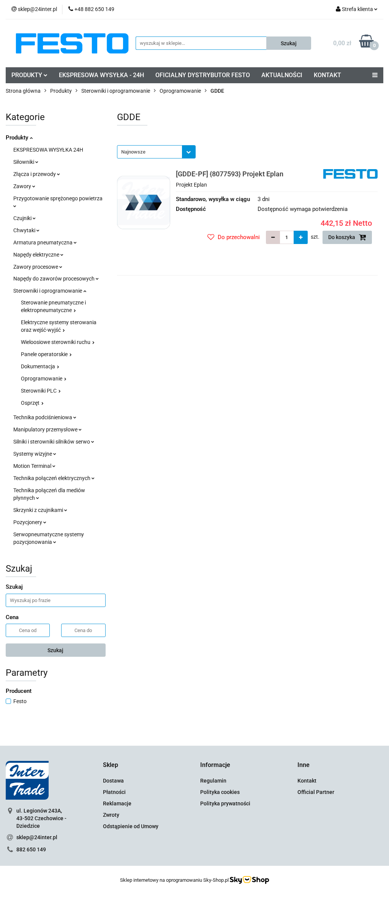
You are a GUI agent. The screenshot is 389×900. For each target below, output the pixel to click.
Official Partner (315, 792)
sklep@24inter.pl (36, 837)
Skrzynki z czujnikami (38, 510)
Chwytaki (24, 230)
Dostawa (113, 781)
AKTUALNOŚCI (281, 75)
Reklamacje (117, 803)
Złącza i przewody (35, 174)
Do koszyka (342, 237)
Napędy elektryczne (36, 255)
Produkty (18, 137)
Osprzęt (31, 403)
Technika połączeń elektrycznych (52, 478)
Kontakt (306, 781)
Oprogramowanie (42, 379)
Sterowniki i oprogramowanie (48, 291)
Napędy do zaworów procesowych (54, 279)
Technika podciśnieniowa (43, 417)
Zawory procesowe (36, 267)
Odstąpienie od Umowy (130, 826)
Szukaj (55, 650)
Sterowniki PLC (39, 391)
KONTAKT (327, 75)
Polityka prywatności (225, 803)
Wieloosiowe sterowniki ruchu (56, 342)
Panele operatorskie (45, 354)
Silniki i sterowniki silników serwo (52, 442)
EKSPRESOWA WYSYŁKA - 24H (101, 75)
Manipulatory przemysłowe (46, 429)
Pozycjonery (28, 522)
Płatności (114, 792)
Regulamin (213, 781)
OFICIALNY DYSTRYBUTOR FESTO (202, 75)
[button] (110, 765)
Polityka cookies (220, 792)
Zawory (22, 186)
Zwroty (111, 815)
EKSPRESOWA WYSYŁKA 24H (48, 150)
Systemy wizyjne (33, 454)
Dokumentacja (38, 366)
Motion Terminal (32, 466)
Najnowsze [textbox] (133, 152)
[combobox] (156, 151)
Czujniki (23, 218)
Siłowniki (24, 162)
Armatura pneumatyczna (43, 242)
